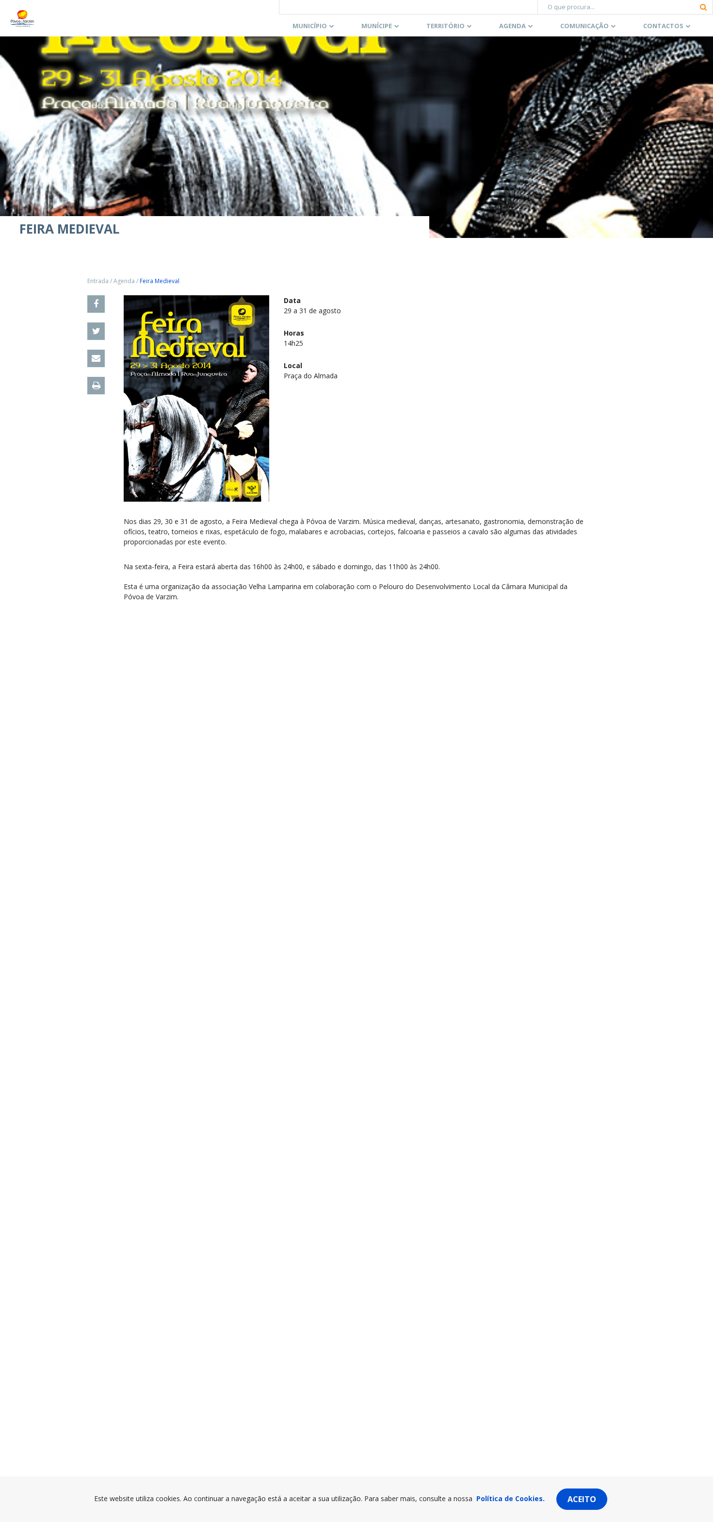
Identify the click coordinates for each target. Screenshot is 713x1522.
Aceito (581, 1499)
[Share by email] (96, 358)
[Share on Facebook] (96, 304)
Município (309, 25)
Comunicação (584, 25)
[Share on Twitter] (96, 331)
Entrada (98, 281)
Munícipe (376, 25)
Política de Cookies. (510, 1498)
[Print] (96, 385)
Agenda (512, 25)
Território (445, 25)
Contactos (663, 25)
